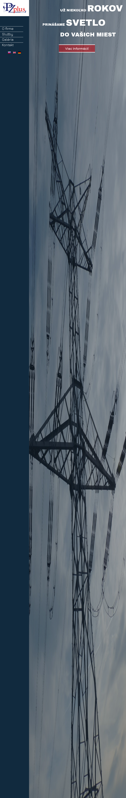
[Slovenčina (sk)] (9, 52)
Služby (7, 34)
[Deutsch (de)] (19, 52)
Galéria (8, 40)
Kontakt (8, 45)
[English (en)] (14, 52)
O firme (8, 29)
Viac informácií (77, 48)
